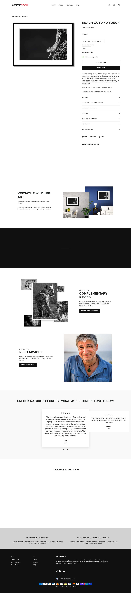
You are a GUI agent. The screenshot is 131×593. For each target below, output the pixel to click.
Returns (85, 97)
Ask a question (87, 129)
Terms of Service (15, 562)
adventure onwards (89, 310)
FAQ (77, 5)
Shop (53, 5)
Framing (85, 113)
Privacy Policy (15, 559)
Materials (85, 124)
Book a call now (28, 365)
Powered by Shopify (71, 586)
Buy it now (101, 68)
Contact (70, 5)
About (61, 5)
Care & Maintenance (89, 118)
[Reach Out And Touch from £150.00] (86, 153)
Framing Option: (88, 44)
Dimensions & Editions (90, 108)
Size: (83, 38)
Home (12, 16)
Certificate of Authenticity (92, 102)
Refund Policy (15, 565)
